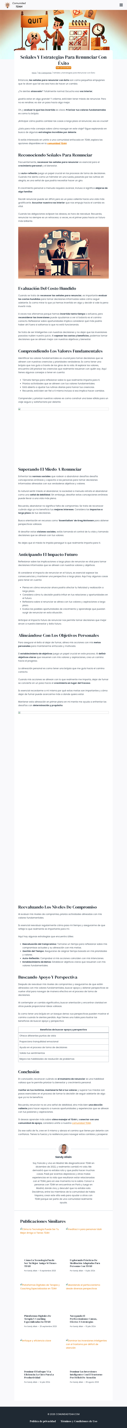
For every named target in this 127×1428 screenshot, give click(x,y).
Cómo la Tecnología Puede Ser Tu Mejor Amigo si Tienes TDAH (40, 1263)
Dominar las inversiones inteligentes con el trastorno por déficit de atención (86, 1374)
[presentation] (40, 1241)
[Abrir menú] (121, 4)
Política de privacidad (43, 1421)
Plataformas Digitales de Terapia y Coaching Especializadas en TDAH (37, 1319)
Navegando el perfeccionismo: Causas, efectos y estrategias (83, 1319)
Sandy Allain (63, 1157)
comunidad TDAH (57, 143)
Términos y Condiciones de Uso (79, 1421)
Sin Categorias (63, 68)
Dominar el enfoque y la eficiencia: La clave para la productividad (39, 1374)
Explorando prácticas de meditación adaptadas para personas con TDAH (85, 1263)
